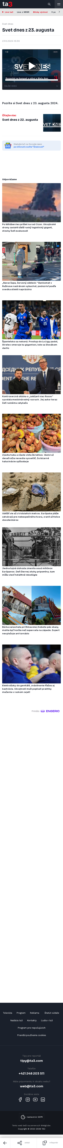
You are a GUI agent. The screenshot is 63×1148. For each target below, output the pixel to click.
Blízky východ (40, 12)
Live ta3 (9, 12)
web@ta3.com (31, 1086)
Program (21, 1013)
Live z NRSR (23, 12)
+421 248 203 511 (31, 1073)
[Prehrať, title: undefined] (32, 66)
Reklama (34, 1013)
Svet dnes (7, 23)
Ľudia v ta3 (47, 1020)
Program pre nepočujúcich (32, 1028)
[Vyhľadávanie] (49, 4)
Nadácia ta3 (16, 1020)
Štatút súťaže (52, 1013)
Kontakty (32, 1020)
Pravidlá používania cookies (31, 1035)
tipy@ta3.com (31, 1061)
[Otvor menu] (59, 4)
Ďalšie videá (10, 86)
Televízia (7, 1013)
